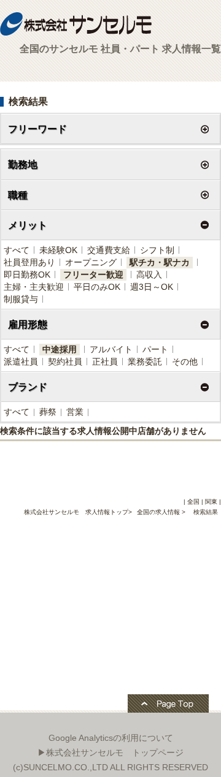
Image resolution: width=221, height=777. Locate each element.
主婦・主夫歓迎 (34, 287)
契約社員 (65, 361)
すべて (16, 250)
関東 (211, 501)
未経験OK (58, 250)
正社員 (105, 361)
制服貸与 (21, 299)
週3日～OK (151, 287)
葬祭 (47, 412)
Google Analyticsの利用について (110, 738)
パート (155, 349)
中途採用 (59, 349)
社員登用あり (29, 262)
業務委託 (145, 361)
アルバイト (111, 349)
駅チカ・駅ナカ (160, 262)
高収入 (149, 274)
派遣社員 (21, 361)
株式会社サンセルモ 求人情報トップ (76, 512)
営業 (74, 412)
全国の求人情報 (159, 512)
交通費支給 (108, 250)
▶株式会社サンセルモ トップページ (110, 752)
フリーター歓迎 (93, 274)
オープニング (91, 262)
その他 (185, 361)
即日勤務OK (27, 274)
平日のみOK (97, 287)
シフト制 (157, 250)
